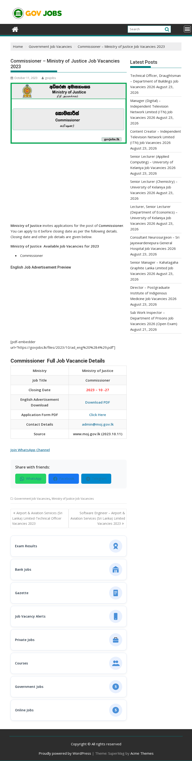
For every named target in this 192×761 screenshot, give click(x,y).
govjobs (50, 78)
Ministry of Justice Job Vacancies (73, 499)
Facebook (66, 478)
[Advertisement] (69, 188)
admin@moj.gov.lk (98, 424)
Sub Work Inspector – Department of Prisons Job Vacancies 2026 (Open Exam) (153, 318)
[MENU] (187, 29)
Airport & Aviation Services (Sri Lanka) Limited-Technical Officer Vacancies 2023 (37, 518)
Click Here (97, 414)
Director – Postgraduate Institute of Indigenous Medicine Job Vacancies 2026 (153, 293)
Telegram (99, 478)
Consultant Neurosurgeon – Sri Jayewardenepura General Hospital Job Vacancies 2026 (154, 243)
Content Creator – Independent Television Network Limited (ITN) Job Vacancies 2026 (155, 137)
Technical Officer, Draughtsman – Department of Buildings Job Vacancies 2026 (155, 81)
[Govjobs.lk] (15, 29)
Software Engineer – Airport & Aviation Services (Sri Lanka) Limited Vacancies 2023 (97, 518)
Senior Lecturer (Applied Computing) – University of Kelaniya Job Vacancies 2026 (153, 162)
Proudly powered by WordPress (65, 753)
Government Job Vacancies (32, 499)
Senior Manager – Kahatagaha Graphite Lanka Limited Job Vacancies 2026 (154, 268)
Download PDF (97, 402)
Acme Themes (142, 753)
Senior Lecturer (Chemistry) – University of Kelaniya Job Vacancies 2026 (153, 187)
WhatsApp (33, 478)
